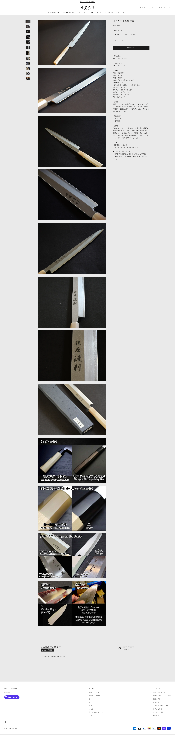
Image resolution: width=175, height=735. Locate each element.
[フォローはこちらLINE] (5, 722)
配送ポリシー (157, 699)
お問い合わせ (157, 709)
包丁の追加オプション (112, 12)
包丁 (85, 12)
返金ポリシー (157, 702)
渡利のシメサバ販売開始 (87, 2)
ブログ (125, 12)
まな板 (99, 12)
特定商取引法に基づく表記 (162, 695)
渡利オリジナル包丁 (69, 12)
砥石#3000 (118, 121)
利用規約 (156, 715)
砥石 (92, 12)
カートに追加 (131, 47)
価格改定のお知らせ (159, 692)
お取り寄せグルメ (53, 12)
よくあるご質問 (158, 712)
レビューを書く (47, 650)
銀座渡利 (7, 692)
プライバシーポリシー (160, 705)
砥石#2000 (118, 118)
